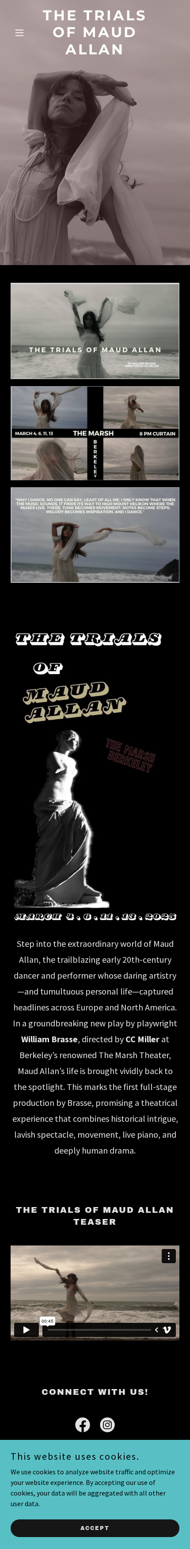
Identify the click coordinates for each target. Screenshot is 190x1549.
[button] (23, 33)
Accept (95, 1528)
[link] (94, 51)
